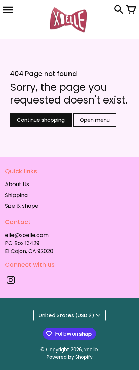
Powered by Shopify (70, 357)
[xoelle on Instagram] (11, 281)
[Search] (119, 10)
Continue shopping (41, 119)
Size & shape (21, 206)
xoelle (91, 349)
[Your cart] (131, 10)
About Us (17, 184)
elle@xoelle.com (27, 235)
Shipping (16, 195)
